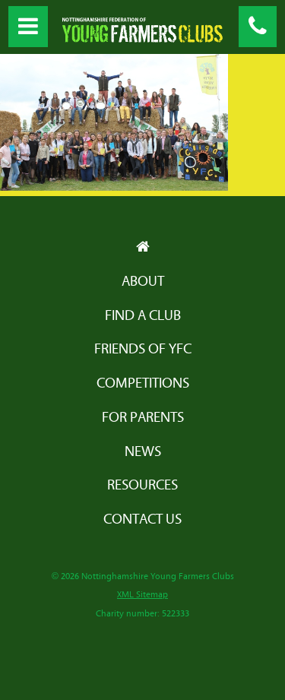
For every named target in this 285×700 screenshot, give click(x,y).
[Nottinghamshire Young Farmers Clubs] (142, 38)
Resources (142, 485)
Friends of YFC (143, 349)
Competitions (143, 383)
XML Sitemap (142, 595)
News (143, 452)
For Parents (143, 418)
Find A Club (143, 316)
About (143, 282)
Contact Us (142, 519)
